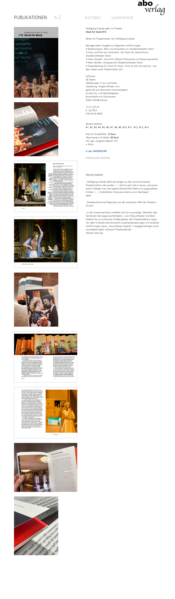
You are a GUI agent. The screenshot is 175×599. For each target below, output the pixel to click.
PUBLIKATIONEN (30, 18)
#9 (120, 127)
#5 (103, 127)
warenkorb (122, 18)
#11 (130, 127)
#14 (147, 127)
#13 (141, 127)
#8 (116, 127)
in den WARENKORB (96, 151)
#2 (91, 127)
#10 (125, 127)
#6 (107, 127)
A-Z (57, 18)
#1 (87, 127)
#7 (111, 127)
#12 (136, 127)
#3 (95, 127)
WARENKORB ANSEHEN (98, 158)
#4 (99, 127)
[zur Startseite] (151, 14)
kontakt (93, 18)
